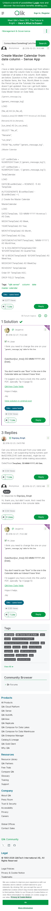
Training (5, 780)
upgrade (8, 651)
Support (5, 784)
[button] (48, 48)
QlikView (5, 719)
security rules (35, 647)
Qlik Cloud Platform (10, 706)
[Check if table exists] (45, 315)
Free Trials (6, 767)
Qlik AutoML (7, 715)
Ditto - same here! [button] (11, 294)
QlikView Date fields (14, 386)
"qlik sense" (14, 284)
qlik (42, 643)
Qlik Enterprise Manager (12, 735)
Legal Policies (7, 868)
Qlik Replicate (7, 723)
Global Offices (8, 824)
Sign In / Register (42, 13)
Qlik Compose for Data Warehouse (18, 731)
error (24, 647)
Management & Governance (16, 31)
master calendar (10, 288)
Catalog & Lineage (10, 739)
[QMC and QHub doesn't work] (41, 315)
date (34, 284)
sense (7, 639)
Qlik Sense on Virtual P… (23, 639)
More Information (25, 908)
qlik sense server (28, 651)
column (26, 284)
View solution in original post (18, 401)
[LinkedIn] (9, 845)
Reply (41, 306)
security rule (21, 655)
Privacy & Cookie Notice (13, 872)
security (16, 647)
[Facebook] (14, 845)
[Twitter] (3, 845)
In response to (17, 496)
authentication (24, 659)
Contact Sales (8, 828)
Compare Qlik (7, 771)
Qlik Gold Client (8, 744)
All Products (7, 702)
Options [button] (46, 31)
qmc (42, 635)
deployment (10, 659)
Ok (25, 902)
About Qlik (6, 795)
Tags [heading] (7, 628)
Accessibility (7, 808)
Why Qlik (5, 748)
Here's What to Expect (30, 23)
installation (9, 655)
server (7, 647)
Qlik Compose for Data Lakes (15, 727)
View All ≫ (8, 666)
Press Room (7, 799)
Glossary (5, 776)
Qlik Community (9, 839)
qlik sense (9, 635)
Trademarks (6, 877)
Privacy (4, 812)
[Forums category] (5, 684)
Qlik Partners (7, 763)
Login (36, 2)
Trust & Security (8, 803)
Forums (14, 684)
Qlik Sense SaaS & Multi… (27, 635)
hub (16, 651)
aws (31, 655)
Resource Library (9, 759)
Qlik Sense (6, 710)
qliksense (34, 643)
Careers (5, 816)
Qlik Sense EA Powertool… (16, 643)
